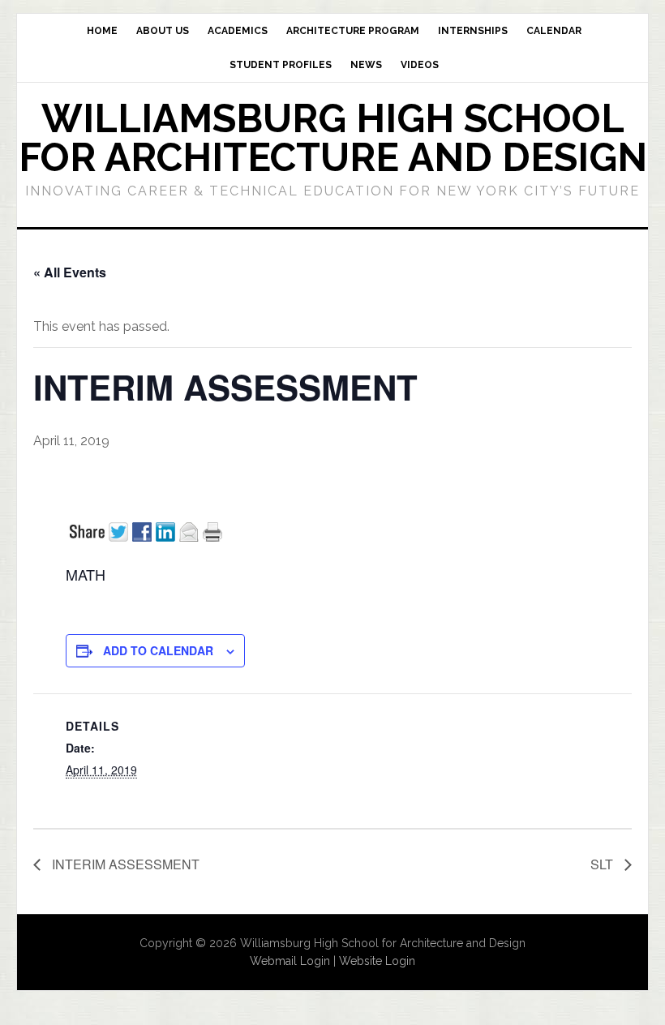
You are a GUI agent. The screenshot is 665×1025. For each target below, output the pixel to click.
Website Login (377, 960)
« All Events (69, 272)
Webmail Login (290, 960)
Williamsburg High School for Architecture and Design (333, 138)
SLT (603, 864)
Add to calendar (158, 650)
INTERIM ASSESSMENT (124, 864)
